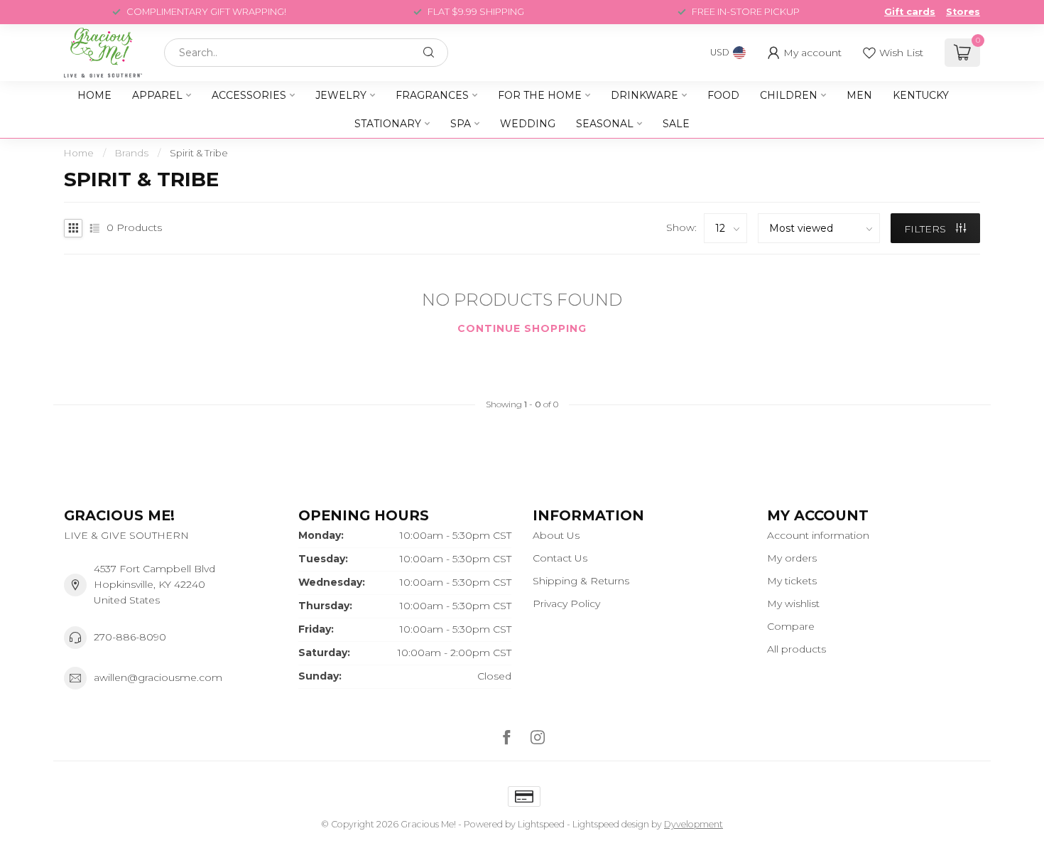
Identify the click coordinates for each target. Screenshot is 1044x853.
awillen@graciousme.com (158, 677)
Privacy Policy (566, 603)
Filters (926, 228)
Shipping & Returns (581, 580)
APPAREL (157, 95)
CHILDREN (788, 95)
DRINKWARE (644, 95)
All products (796, 649)
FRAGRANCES (432, 95)
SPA (460, 123)
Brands (131, 153)
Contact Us (560, 558)
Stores (963, 11)
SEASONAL (605, 123)
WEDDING (527, 123)
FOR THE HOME (540, 95)
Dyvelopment (693, 824)
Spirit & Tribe (199, 153)
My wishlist (793, 603)
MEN (859, 95)
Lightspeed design (610, 824)
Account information (818, 535)
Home (94, 95)
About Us (556, 535)
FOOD (723, 95)
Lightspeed (541, 824)
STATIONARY (387, 123)
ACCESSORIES (249, 95)
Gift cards (909, 11)
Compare (791, 626)
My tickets (792, 580)
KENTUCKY (921, 95)
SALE (676, 123)
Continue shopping (522, 328)
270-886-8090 (130, 637)
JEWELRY (340, 95)
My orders (792, 558)
